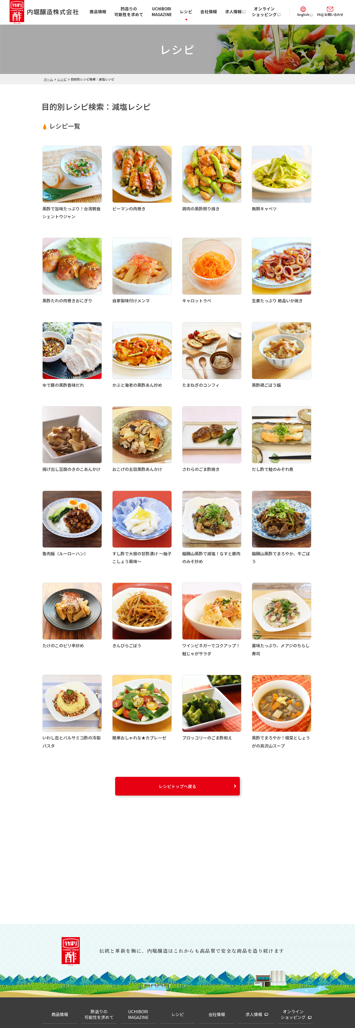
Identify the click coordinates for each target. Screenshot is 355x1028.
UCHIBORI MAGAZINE (162, 11)
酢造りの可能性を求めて (128, 11)
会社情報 (208, 11)
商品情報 (98, 11)
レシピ (186, 11)
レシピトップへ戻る (177, 786)
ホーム (48, 79)
